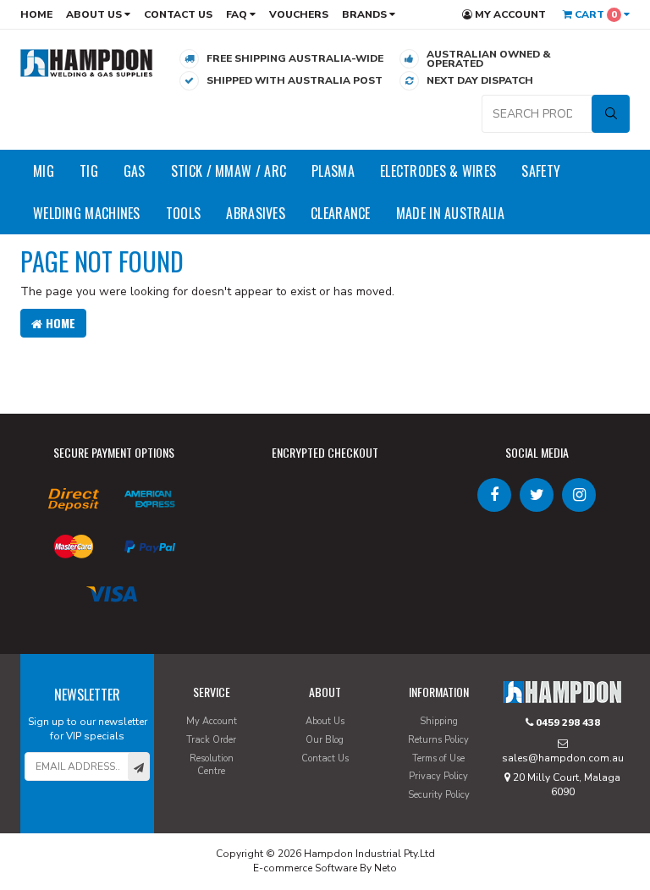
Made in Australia (450, 213)
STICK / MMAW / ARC (228, 171)
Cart (594, 14)
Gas (135, 171)
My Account (509, 14)
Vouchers (298, 14)
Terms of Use (438, 758)
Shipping (439, 721)
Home (36, 14)
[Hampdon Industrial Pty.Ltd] (86, 62)
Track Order (211, 739)
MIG (43, 171)
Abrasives (255, 213)
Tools (183, 213)
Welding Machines (86, 213)
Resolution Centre (212, 765)
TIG (89, 171)
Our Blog (325, 739)
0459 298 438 (566, 722)
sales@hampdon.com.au (563, 758)
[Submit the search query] (611, 114)
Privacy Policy (438, 776)
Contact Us (178, 14)
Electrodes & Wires (438, 171)
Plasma (333, 171)
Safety (540, 171)
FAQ (238, 14)
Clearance (341, 213)
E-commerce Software (305, 868)
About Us (95, 14)
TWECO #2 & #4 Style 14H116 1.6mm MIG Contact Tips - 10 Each (140, 820)
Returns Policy (438, 739)
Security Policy (439, 794)
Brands (365, 14)
